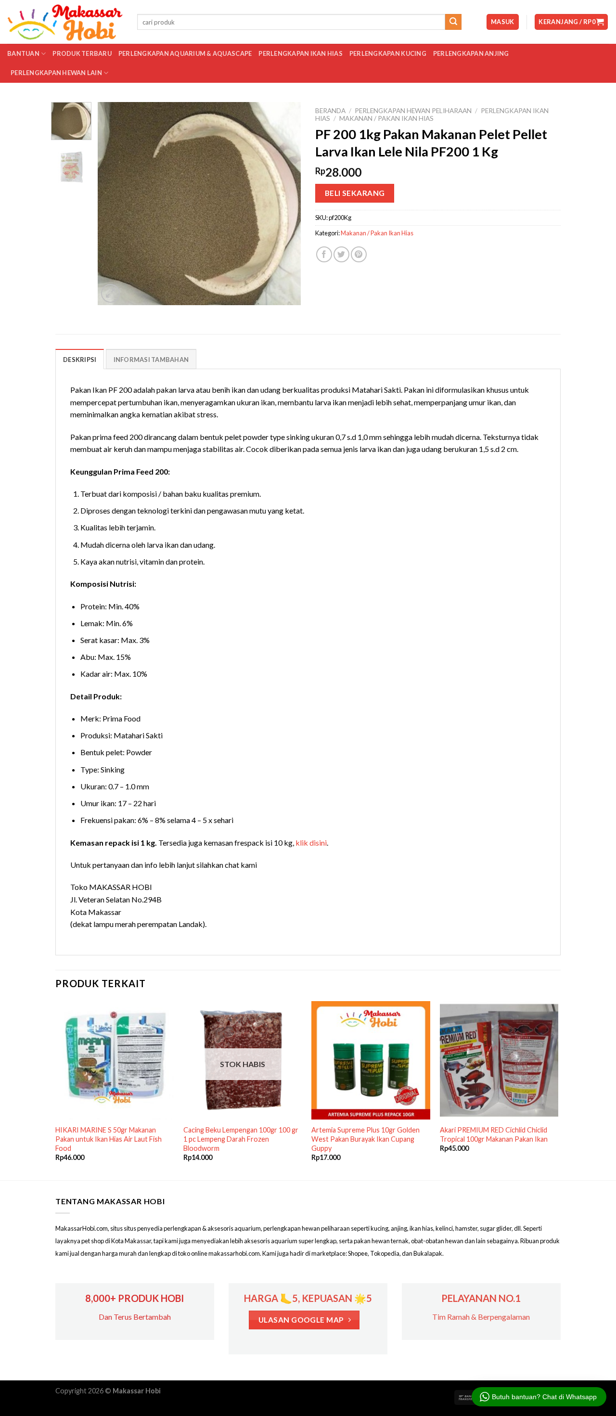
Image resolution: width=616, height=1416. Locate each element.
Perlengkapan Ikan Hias (300, 53)
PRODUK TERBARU (82, 53)
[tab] (79, 359)
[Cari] (453, 22)
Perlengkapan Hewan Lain (56, 73)
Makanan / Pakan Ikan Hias (386, 118)
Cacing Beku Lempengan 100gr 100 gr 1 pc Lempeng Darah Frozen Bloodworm (240, 1139)
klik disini (311, 842)
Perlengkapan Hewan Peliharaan (413, 111)
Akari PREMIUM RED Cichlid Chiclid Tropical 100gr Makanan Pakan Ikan (494, 1134)
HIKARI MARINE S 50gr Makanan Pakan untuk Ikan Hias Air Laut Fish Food (108, 1139)
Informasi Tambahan (151, 359)
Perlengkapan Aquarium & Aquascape (185, 53)
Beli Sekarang (355, 193)
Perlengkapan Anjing (471, 53)
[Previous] (114, 203)
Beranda (330, 111)
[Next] (285, 203)
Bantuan (23, 53)
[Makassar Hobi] (65, 22)
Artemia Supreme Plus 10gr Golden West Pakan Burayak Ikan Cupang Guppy (365, 1139)
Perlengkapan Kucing (387, 53)
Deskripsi (79, 359)
